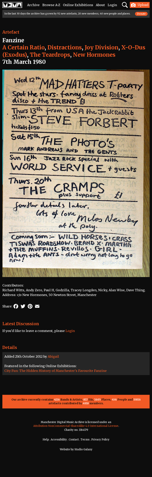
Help (46, 439)
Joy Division (101, 47)
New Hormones (94, 54)
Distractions (65, 47)
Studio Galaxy (83, 449)
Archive (33, 5)
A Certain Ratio (23, 47)
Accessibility (59, 439)
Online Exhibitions (78, 5)
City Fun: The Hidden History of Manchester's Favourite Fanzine (55, 371)
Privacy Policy (100, 439)
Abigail (53, 356)
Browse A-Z (51, 5)
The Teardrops (50, 54)
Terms (85, 439)
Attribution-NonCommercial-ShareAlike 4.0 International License (75, 426)
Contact (74, 439)
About (100, 5)
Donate (141, 13)
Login (112, 5)
